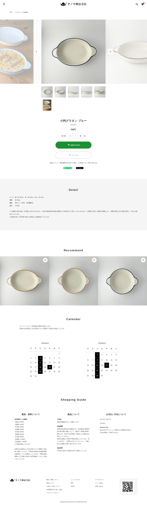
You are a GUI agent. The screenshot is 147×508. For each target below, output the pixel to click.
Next (111, 52)
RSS (72, 483)
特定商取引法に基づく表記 (68, 163)
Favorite (75, 155)
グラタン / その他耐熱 (21, 12)
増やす (80, 135)
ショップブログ (75, 479)
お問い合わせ (99, 486)
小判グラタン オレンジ (10, 278)
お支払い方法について (53, 486)
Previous (37, 52)
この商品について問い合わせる (87, 163)
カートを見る (99, 483)
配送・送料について (52, 479)
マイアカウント (99, 479)
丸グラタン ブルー (106, 278)
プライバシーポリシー (53, 493)
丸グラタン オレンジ (58, 278)
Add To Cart (75, 145)
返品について (54, 163)
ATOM (72, 486)
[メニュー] (4, 4)
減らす (70, 135)
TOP (11, 12)
